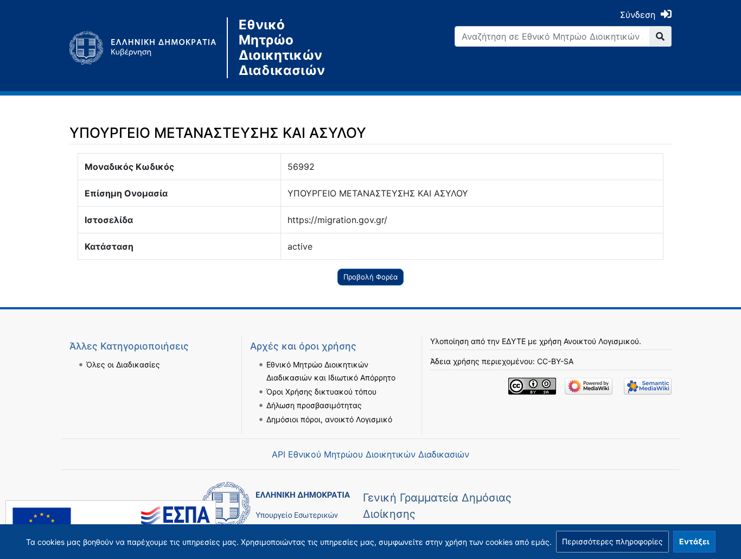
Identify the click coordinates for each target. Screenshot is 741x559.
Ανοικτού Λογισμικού (601, 341)
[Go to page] (660, 36)
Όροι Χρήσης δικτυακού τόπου (321, 391)
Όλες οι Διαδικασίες (123, 364)
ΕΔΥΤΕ (514, 341)
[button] (612, 541)
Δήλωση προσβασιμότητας (314, 405)
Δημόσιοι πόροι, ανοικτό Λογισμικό (329, 419)
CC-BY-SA (555, 361)
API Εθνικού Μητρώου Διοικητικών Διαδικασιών (370, 454)
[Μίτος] (148, 48)
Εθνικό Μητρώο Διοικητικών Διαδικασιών (282, 47)
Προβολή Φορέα (370, 276)
